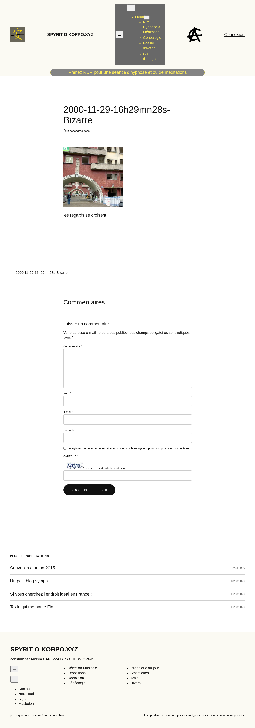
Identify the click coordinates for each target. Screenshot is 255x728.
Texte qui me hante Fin (31, 607)
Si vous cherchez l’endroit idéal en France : (51, 594)
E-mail (68, 411)
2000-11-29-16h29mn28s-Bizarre (42, 273)
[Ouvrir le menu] (119, 34)
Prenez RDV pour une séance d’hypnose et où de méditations (127, 72)
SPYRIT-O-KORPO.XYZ (70, 34)
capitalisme (154, 715)
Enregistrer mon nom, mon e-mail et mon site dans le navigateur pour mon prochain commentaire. (128, 448)
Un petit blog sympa (29, 581)
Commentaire (72, 346)
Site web (68, 430)
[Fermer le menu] (131, 7)
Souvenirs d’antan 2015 (32, 568)
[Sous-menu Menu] (147, 17)
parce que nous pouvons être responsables (37, 715)
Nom (67, 393)
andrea (78, 130)
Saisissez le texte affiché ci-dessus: (105, 468)
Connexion (234, 34)
